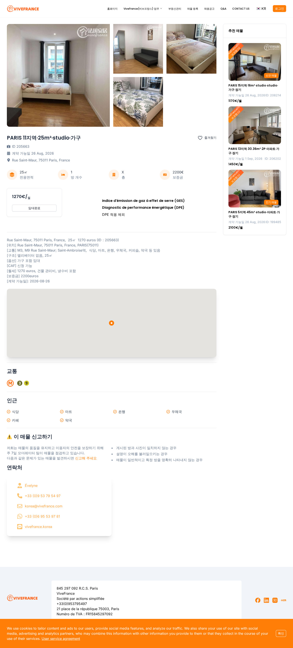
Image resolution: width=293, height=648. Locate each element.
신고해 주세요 (86, 458)
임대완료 (34, 208)
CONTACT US (240, 8)
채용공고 (209, 8)
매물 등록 (192, 8)
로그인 (279, 8)
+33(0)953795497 (72, 604)
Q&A (223, 8)
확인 (281, 633)
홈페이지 (112, 8)
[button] (261, 8)
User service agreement (61, 638)
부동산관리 (174, 8)
